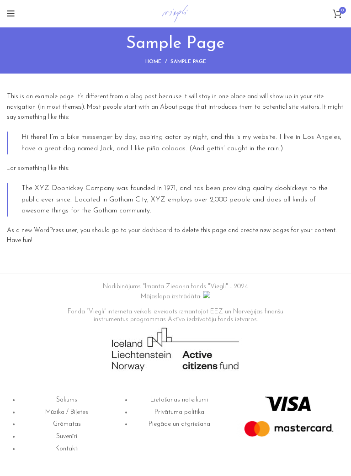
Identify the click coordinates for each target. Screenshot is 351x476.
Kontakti (67, 448)
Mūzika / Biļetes (66, 412)
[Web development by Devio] (206, 296)
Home (153, 61)
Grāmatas (67, 424)
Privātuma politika (179, 412)
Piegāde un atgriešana (179, 424)
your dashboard (150, 230)
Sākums (66, 400)
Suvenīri (66, 436)
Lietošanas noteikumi (179, 400)
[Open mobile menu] (10, 14)
